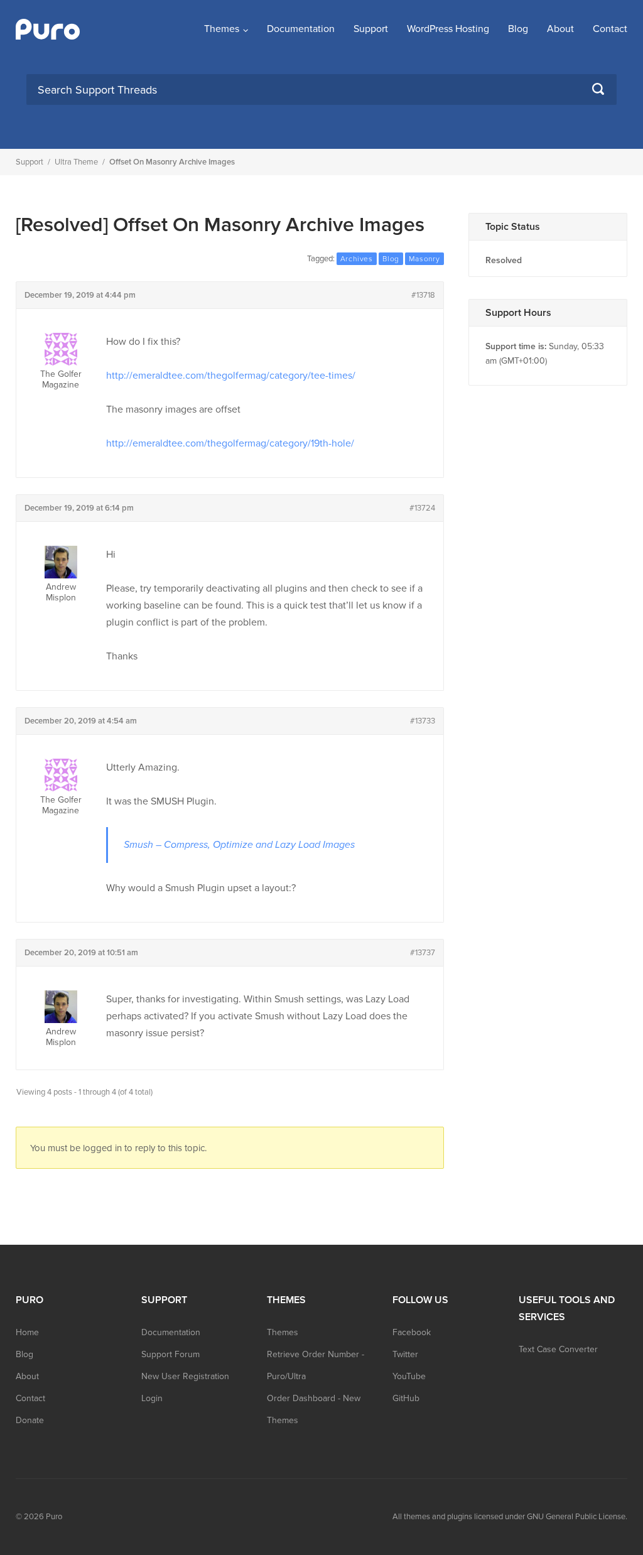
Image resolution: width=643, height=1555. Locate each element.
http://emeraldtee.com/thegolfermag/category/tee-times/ (230, 375)
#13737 (422, 953)
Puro (54, 1517)
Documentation (301, 29)
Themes (221, 29)
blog (390, 258)
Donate (30, 1420)
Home (27, 1332)
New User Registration (185, 1376)
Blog (518, 29)
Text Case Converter (558, 1349)
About (560, 29)
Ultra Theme (76, 162)
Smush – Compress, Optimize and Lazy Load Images (239, 844)
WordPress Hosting (448, 29)
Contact (610, 29)
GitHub (405, 1398)
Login (152, 1398)
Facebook (411, 1332)
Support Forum (170, 1354)
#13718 (423, 295)
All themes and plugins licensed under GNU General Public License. (509, 1517)
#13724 (422, 508)
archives (356, 258)
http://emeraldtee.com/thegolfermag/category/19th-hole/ (230, 443)
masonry (424, 258)
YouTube (409, 1376)
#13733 (422, 721)
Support (371, 29)
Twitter (405, 1354)
